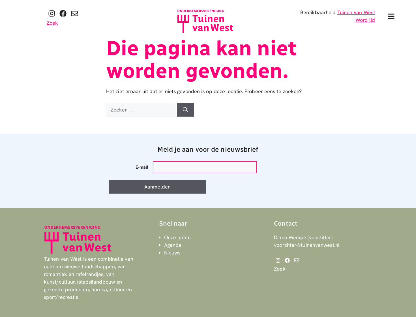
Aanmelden (157, 186)
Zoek (52, 23)
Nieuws (172, 252)
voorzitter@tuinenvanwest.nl (307, 245)
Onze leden (177, 237)
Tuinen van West (356, 12)
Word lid (365, 20)
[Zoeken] (185, 110)
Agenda (173, 245)
